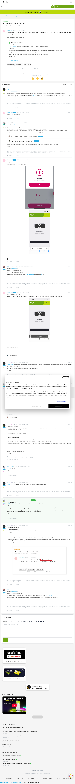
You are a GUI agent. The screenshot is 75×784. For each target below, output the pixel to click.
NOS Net (4, 733)
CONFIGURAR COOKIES (33, 778)
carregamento (10, 64)
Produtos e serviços (13, 16)
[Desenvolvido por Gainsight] (37, 771)
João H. (8, 122)
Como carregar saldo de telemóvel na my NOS (13, 727)
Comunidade (4, 16)
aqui (42, 274)
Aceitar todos (58, 406)
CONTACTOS (9, 778)
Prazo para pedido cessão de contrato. (11, 755)
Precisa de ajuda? (73, 392)
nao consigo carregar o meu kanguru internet (12, 735)
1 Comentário (5, 761)
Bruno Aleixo (10, 466)
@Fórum (35, 95)
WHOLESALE (69, 778)
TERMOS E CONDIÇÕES (59, 778)
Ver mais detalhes (62, 401)
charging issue (19, 64)
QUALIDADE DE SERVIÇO (46, 778)
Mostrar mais (37, 716)
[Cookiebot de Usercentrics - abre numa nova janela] (63, 377)
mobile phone (27, 64)
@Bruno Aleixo (13, 46)
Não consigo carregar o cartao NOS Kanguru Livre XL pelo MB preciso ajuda (19, 731)
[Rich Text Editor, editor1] (37, 630)
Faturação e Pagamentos (8, 729)
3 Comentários (5, 757)
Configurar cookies (36, 406)
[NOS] (5, 2)
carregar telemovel (6, 744)
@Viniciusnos (14, 91)
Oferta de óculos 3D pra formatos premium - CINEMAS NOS (16, 763)
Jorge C (8, 89)
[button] (1, 7)
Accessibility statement (44, 773)
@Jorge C (9, 468)
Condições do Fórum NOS (31, 773)
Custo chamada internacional (8, 759)
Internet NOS (5, 737)
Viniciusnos (9, 30)
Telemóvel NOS (23, 16)
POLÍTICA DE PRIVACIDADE (20, 778)
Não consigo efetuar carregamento (10, 740)
